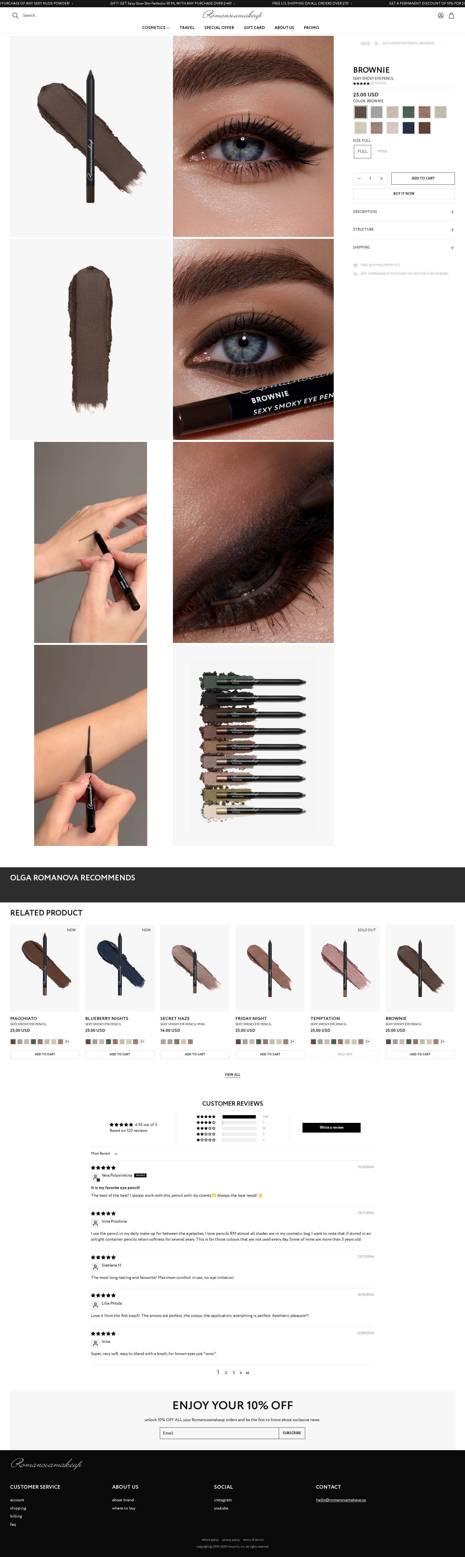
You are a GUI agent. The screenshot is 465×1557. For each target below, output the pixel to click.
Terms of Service (253, 1540)
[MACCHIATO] (424, 128)
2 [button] (226, 1373)
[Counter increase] (381, 178)
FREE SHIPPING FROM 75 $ (380, 265)
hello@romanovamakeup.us (341, 1500)
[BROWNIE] (360, 112)
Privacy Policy (231, 1540)
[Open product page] (195, 968)
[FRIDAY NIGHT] (424, 112)
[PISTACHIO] (360, 128)
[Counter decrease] (359, 178)
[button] (40, 15)
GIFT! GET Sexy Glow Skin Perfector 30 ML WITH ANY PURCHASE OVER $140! (171, 3)
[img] (103, 1168)
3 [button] (234, 1373)
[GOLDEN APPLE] (177, 1041)
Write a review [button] (332, 1127)
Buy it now (404, 193)
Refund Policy (210, 1540)
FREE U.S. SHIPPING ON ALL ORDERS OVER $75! (310, 3)
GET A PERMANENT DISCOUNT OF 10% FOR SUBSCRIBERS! (404, 274)
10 (376, 43)
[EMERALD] (408, 112)
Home (365, 43)
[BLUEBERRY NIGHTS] (408, 128)
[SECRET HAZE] (376, 128)
